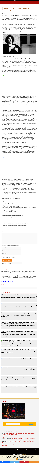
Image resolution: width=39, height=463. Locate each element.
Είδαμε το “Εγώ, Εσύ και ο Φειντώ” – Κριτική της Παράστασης (23, 438)
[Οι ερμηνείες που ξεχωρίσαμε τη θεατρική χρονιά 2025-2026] (14, 349)
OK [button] (17, 459)
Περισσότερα (20, 459)
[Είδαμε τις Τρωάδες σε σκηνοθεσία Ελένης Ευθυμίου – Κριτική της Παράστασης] (17, 294)
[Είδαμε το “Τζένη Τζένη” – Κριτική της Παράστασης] (12, 367)
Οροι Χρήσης (17, 450)
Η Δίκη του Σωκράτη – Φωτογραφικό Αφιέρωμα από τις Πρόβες (15, 223)
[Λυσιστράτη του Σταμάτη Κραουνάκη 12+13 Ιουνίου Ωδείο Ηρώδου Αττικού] (17, 386)
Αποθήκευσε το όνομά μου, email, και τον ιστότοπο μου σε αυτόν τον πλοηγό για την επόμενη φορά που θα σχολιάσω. (20, 256)
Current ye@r (5, 263)
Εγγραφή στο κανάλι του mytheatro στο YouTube (12, 401)
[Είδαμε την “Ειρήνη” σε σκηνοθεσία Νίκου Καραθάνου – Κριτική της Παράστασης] (18, 304)
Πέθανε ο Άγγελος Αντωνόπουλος (24, 358)
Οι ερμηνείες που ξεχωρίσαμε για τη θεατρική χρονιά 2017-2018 (16, 225)
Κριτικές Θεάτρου (6, 222)
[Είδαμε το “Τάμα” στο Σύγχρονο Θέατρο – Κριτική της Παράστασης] (15, 377)
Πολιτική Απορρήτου (24, 450)
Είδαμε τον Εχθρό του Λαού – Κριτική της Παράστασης (19, 440)
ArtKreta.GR (24, 454)
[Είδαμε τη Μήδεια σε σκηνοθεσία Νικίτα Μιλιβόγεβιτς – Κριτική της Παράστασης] (18, 313)
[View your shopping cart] (37, 2)
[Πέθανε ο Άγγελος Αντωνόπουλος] (8, 358)
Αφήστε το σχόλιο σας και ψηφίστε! (9, 245)
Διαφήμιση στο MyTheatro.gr (7, 281)
